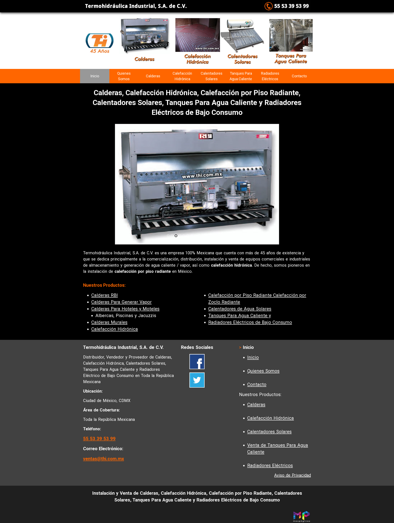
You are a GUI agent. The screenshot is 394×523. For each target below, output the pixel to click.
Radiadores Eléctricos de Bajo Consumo (250, 322)
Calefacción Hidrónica (182, 76)
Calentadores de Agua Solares (239, 308)
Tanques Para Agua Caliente (241, 76)
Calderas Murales (109, 322)
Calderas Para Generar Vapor (121, 302)
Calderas (153, 76)
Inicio (94, 76)
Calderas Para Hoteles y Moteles (125, 308)
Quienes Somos (124, 76)
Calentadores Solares (211, 76)
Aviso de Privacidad (292, 475)
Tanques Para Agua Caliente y (239, 315)
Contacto (299, 76)
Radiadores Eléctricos (270, 76)
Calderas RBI (104, 295)
